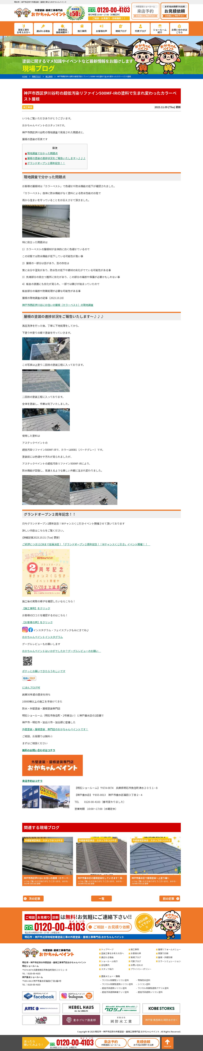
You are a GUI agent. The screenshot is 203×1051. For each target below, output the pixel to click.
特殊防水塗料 (144, 980)
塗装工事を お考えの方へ (23, 31)
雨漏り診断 (163, 953)
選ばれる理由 (43, 31)
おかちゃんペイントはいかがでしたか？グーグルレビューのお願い (61, 651)
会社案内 (105, 965)
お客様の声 (101, 31)
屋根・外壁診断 (165, 957)
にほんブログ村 (31, 687)
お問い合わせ (137, 965)
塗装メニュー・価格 (110, 976)
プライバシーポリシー (141, 969)
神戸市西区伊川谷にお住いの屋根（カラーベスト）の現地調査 (57, 305)
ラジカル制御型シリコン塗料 (115, 980)
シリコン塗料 (144, 984)
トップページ (107, 949)
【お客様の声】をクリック (37, 622)
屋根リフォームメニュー (169, 949)
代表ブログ (140, 31)
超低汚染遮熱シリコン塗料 (114, 988)
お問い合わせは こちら (179, 31)
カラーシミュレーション (169, 961)
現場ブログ (121, 31)
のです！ (55, 729)
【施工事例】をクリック (36, 608)
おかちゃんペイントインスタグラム (42, 637)
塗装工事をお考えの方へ (112, 953)
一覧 (101, 898)
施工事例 (82, 31)
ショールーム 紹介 (160, 31)
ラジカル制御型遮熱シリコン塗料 (117, 984)
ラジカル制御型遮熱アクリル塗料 (153, 988)
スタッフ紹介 (107, 969)
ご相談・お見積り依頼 (111, 927)
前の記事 (168, 898)
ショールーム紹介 (109, 961)
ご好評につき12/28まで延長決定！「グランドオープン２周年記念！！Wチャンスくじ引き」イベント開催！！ (86, 544)
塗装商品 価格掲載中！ (62, 31)
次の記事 (34, 898)
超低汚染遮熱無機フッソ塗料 (115, 992)
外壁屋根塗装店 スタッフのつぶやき (44, 840)
